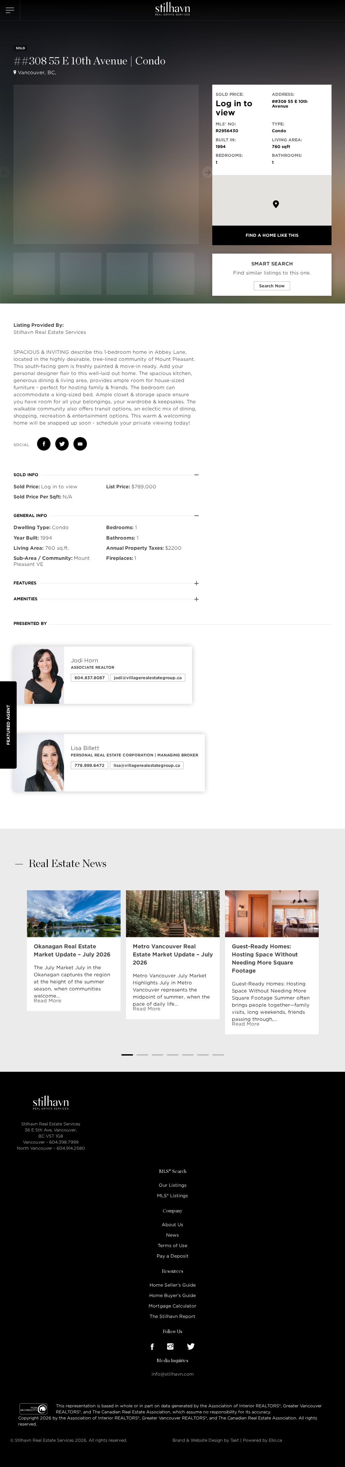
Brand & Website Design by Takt (205, 1440)
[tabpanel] (74, 950)
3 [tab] (157, 1055)
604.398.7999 (64, 1142)
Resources (172, 1271)
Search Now (272, 285)
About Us (172, 1224)
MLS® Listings (172, 1195)
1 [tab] (127, 1055)
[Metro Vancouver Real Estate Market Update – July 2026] (173, 913)
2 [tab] (142, 1055)
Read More (47, 1000)
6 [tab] (203, 1055)
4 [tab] (173, 1055)
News (172, 1235)
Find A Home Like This (272, 235)
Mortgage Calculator (172, 1305)
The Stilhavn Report (172, 1316)
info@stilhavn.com (173, 1374)
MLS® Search (172, 1171)
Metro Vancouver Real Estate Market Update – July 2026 (173, 954)
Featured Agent (8, 725)
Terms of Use (172, 1245)
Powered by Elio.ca (262, 1440)
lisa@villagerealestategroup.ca (147, 765)
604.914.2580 (71, 1148)
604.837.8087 (89, 677)
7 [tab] (218, 1055)
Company (172, 1211)
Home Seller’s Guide (173, 1285)
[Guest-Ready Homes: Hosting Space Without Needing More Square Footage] (272, 913)
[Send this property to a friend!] (80, 444)
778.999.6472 (89, 765)
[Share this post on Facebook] (44, 444)
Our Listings (173, 1185)
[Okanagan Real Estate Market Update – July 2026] (74, 913)
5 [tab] (188, 1055)
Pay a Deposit (173, 1256)
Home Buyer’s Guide (172, 1295)
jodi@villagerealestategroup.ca (148, 677)
